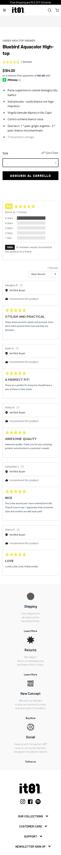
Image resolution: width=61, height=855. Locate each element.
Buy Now (30, 718)
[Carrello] (57, 10)
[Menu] (4, 10)
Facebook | (33, 751)
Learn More (30, 630)
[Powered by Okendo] (11, 197)
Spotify (43, 751)
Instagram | (20, 751)
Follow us (30, 761)
